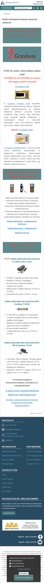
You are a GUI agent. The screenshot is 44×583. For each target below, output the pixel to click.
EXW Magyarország (34, 456)
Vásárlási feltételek (9, 451)
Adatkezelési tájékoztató (11, 456)
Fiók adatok (6, 491)
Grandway (38, 451)
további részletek (23, 569)
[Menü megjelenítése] (41, 8)
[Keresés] (34, 8)
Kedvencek (6, 487)
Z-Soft (36, 464)
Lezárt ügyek (7, 483)
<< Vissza (6, 14)
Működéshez (16, 561)
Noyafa (29, 464)
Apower (30, 451)
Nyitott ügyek (7, 479)
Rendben (24, 573)
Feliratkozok (8, 513)
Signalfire (37, 460)
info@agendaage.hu (13, 429)
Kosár (4, 475)
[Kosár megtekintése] (37, 8)
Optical (29, 460)
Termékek (6, 8)
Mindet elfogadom (24, 577)
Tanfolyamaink (7, 464)
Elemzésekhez (17, 563)
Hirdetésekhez (17, 566)
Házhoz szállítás (8, 460)
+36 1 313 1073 (10, 425)
